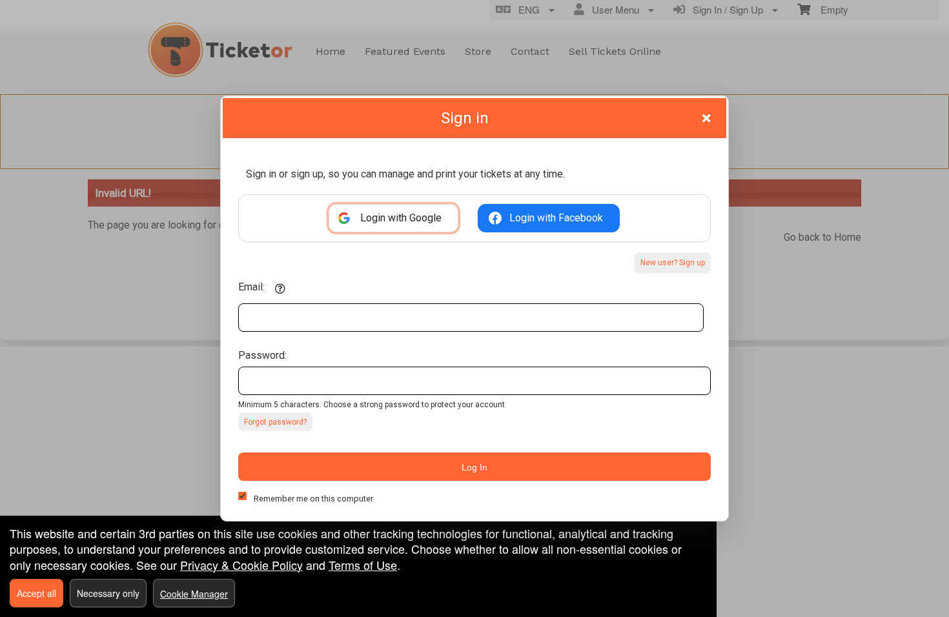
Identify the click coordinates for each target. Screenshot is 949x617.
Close (706, 118)
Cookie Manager (194, 593)
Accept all (36, 593)
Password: (262, 355)
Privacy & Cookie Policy (241, 564)
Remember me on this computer (313, 498)
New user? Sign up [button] (672, 262)
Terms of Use (363, 564)
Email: (251, 287)
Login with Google (401, 218)
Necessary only (108, 593)
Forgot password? (275, 422)
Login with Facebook (556, 218)
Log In (474, 467)
